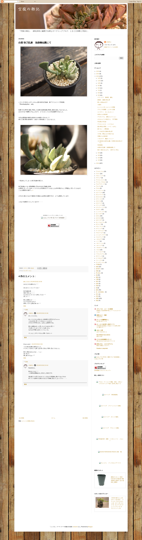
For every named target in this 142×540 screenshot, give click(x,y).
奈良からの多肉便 (102, 114)
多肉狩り (98, 268)
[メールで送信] (38, 268)
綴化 (97, 290)
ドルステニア (99, 237)
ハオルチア (99, 239)
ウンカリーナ (99, 190)
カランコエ (99, 199)
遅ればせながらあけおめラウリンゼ (106, 341)
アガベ (98, 173)
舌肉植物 (100, 145)
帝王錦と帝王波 (102, 121)
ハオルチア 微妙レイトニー (106, 138)
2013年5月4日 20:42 (42, 365)
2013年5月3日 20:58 (36, 281)
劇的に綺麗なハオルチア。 (103, 345)
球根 (97, 285)
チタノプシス (99, 226)
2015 (97, 71)
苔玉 (97, 294)
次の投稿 (21, 418)
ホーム (53, 418)
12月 (99, 78)
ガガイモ (98, 201)
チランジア (99, 228)
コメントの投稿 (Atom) (28, 421)
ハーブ (98, 241)
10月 (99, 83)
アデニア (98, 178)
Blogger (90, 526)
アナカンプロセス (101, 182)
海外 (97, 281)
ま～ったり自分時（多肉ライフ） (106, 324)
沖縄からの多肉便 (102, 136)
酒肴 (97, 298)
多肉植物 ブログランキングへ (102, 370)
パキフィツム (99, 243)
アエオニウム (99, 171)
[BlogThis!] (40, 268)
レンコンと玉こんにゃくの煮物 (106, 107)
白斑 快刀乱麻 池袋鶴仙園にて (106, 147)
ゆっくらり (26, 281)
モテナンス (99, 256)
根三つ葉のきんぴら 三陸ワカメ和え (108, 150)
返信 (24, 306)
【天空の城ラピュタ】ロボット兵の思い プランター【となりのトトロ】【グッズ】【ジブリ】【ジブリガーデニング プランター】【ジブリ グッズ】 (117, 503)
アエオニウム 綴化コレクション (107, 117)
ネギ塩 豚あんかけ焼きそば (106, 134)
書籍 (97, 277)
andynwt (75, 526)
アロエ (98, 188)
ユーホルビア (99, 258)
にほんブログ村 (98, 359)
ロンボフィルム (27, 270)
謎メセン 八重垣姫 (103, 129)
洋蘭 (97, 279)
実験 (97, 271)
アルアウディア (100, 184)
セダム (98, 216)
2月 (99, 157)
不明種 (98, 264)
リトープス (99, 260)
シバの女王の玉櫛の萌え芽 (105, 131)
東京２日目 (99, 336)
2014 (97, 73)
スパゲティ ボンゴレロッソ (106, 112)
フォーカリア (99, 252)
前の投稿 (85, 418)
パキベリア (99, 245)
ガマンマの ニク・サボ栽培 (105, 309)
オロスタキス (99, 197)
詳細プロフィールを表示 (111, 47)
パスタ (98, 249)
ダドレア (98, 224)
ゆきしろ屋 (100, 330)
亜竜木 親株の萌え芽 (104, 100)
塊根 (97, 266)
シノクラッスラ (100, 211)
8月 (99, 88)
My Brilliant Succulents (103, 335)
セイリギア (99, 214)
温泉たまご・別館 (102, 315)
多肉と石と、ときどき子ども (105, 344)
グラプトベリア (100, 207)
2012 (97, 163)
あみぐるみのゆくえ (102, 331)
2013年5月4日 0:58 (37, 344)
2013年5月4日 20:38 (42, 313)
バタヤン (30, 313)
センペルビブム (100, 222)
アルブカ (98, 186)
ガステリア (99, 203)
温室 (97, 283)
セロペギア (99, 220)
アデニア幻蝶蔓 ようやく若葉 (106, 109)
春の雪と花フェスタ (102, 321)
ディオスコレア (100, 230)
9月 (99, 85)
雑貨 (97, 300)
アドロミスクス (100, 180)
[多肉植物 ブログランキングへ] (53, 227)
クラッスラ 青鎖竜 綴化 (105, 97)
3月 (99, 155)
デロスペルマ (99, 232)
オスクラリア (99, 194)
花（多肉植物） (100, 292)
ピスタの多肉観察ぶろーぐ (104, 339)
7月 (99, 90)
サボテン (98, 209)
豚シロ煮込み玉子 (102, 102)
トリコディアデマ (101, 235)
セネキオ (98, 218)
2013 (97, 76)
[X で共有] (42, 268)
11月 (99, 80)
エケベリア (99, 192)
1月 (99, 160)
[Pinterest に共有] (46, 268)
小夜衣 (99, 104)
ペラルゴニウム (100, 254)
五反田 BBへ (100, 316)
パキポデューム (100, 247)
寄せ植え (98, 273)
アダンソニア (99, 175)
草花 (97, 296)
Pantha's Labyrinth (102, 348)
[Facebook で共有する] (44, 268)
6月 (99, 93)
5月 (99, 95)
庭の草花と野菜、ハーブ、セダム (107, 126)
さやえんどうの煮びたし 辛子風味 (107, 119)
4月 (99, 153)
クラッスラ (99, 205)
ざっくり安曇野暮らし (103, 319)
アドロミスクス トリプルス (106, 124)
